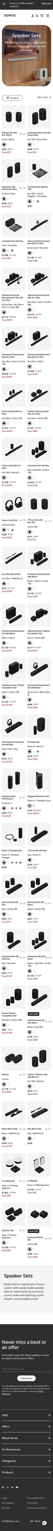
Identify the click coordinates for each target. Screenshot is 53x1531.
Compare (14, 98)
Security (6, 1508)
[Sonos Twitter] (13, 1487)
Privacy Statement (35, 1498)
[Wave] (16, 808)
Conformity (31, 1503)
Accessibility (8, 1503)
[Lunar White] (34, 806)
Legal (4, 1498)
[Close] (4, 4)
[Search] (37, 15)
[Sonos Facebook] (4, 1487)
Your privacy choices (36, 1508)
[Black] (4, 144)
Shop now (46, 3)
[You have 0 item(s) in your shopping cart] (41, 15)
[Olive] (38, 751)
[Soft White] (8, 530)
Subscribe (26, 1378)
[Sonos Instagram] (9, 1487)
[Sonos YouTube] (18, 1487)
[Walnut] (38, 201)
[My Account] (33, 15)
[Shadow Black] (30, 806)
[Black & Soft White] (12, 530)
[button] (44, 1523)
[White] (8, 144)
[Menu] (47, 15)
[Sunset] (12, 808)
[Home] (10, 15)
